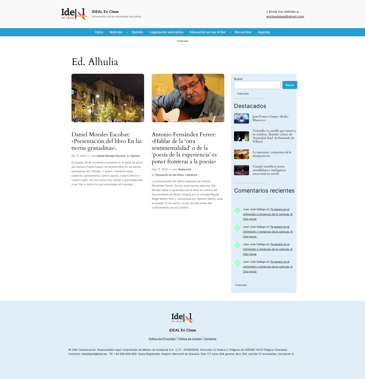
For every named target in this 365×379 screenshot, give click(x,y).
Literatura (191, 174)
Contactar (210, 338)
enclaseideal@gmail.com (285, 16)
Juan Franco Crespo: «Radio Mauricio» (270, 118)
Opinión (135, 155)
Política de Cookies (190, 338)
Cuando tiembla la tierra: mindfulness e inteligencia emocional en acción (269, 170)
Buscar (238, 78)
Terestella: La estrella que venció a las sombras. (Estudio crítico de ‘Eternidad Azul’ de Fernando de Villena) (274, 136)
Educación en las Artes (170, 174)
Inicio (99, 32)
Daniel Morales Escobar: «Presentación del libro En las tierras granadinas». (106, 141)
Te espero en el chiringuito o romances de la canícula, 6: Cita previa (268, 214)
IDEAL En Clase (105, 11)
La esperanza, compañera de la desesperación (272, 154)
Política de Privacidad (162, 338)
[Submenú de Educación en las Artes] (230, 32)
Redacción (184, 169)
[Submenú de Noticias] (127, 32)
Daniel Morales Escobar (111, 155)
